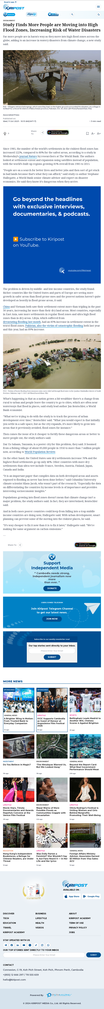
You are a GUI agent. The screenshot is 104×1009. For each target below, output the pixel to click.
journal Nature (28, 156)
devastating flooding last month (22, 322)
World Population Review (40, 451)
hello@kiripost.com (14, 979)
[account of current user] (72, 14)
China (6, 306)
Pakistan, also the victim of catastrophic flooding (54, 325)
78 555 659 (32, 974)
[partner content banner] (52, 235)
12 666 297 (17, 974)
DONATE (52, 588)
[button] (87, 133)
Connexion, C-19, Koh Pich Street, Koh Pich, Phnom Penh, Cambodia (43, 969)
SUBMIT (52, 657)
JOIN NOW (52, 619)
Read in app (9, 2)
